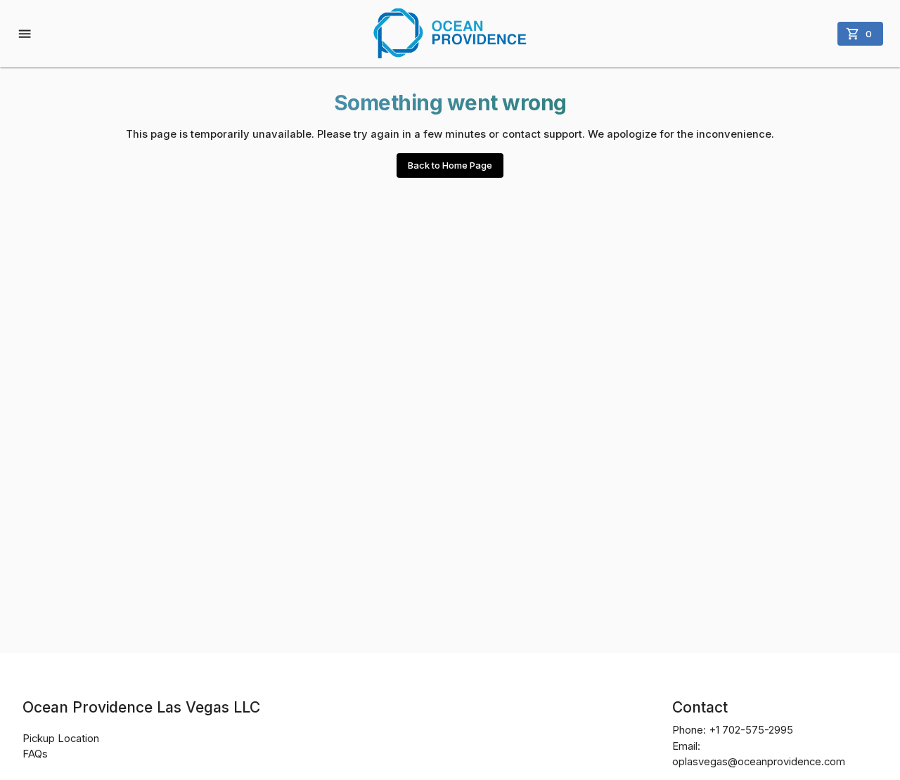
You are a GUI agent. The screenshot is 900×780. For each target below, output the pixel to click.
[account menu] (26, 33)
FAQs (35, 754)
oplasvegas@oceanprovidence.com (758, 761)
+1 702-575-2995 (751, 730)
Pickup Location (60, 738)
